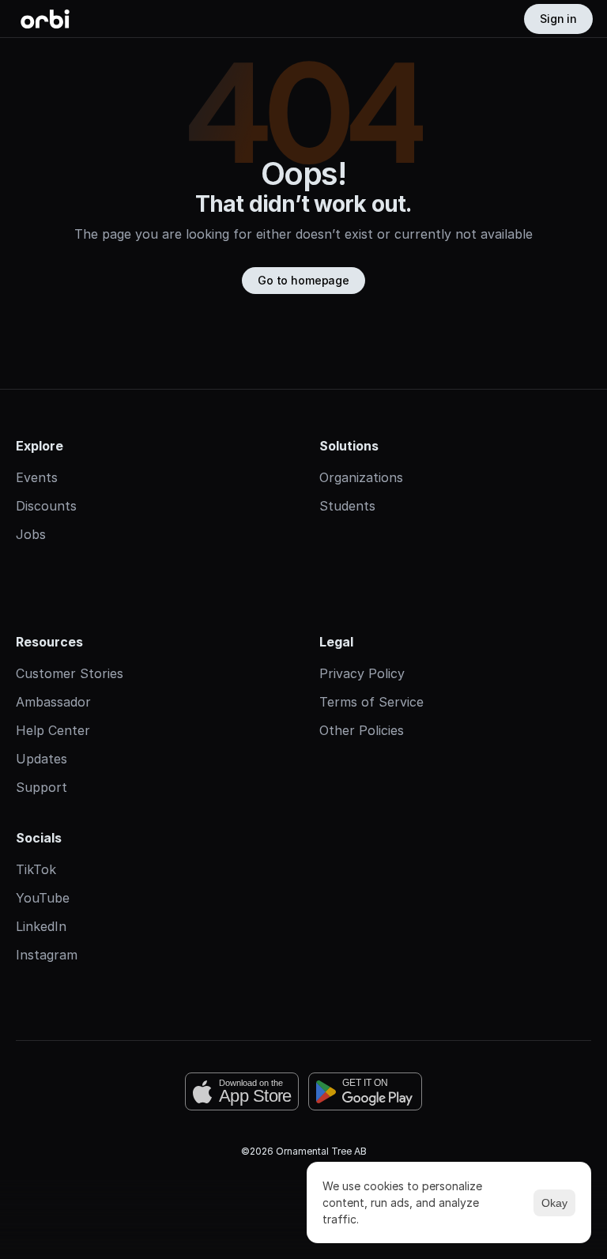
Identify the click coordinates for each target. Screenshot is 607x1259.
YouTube (43, 898)
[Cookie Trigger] (303, 1202)
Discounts (46, 506)
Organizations (361, 477)
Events (37, 477)
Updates (41, 759)
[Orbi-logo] (45, 19)
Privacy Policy (362, 673)
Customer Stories (69, 673)
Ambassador (53, 702)
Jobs (31, 534)
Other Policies (361, 730)
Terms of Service (371, 702)
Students (347, 506)
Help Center (53, 730)
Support (41, 787)
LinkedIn (41, 926)
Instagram (46, 955)
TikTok (36, 869)
